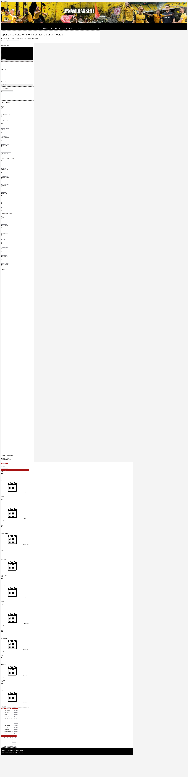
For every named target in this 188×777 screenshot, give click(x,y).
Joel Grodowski (4, 120)
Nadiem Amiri (4, 207)
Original (24, 750)
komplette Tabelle (4, 460)
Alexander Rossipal (5, 247)
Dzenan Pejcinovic (5, 184)
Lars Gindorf (3, 192)
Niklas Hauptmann (5, 231)
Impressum (3, 464)
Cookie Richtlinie (4, 468)
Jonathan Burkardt (5, 176)
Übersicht (16, 710)
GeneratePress (20, 752)
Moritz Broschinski (5, 144)
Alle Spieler (80, 28)
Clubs (88, 28)
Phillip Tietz (3, 168)
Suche (99, 28)
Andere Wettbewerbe (56, 28)
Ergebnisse (71, 28)
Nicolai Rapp (4, 239)
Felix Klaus (3, 112)
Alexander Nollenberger (6, 152)
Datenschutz (3, 466)
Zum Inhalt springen (5, 1)
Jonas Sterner (4, 224)
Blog (94, 28)
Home (33, 28)
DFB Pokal (45, 28)
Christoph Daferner (5, 263)
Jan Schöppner (4, 136)
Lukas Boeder (4, 255)
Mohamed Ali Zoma (5, 128)
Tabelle (65, 28)
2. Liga (38, 28)
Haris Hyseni (4, 199)
